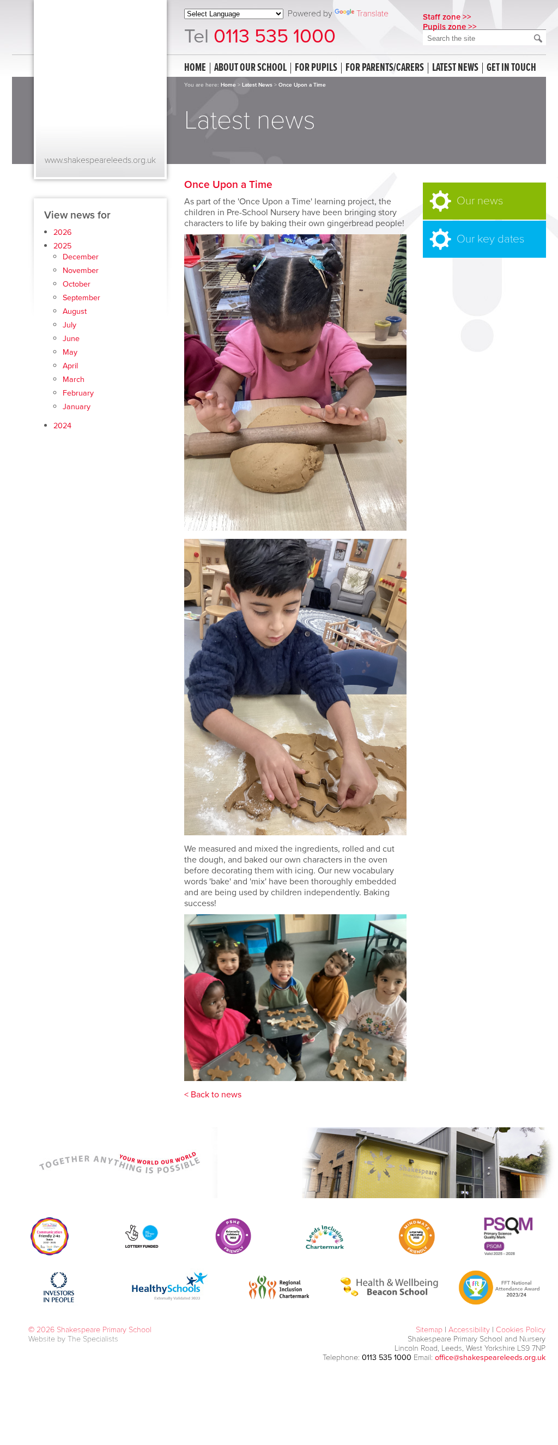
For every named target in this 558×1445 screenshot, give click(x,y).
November (81, 270)
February (78, 393)
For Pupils (316, 68)
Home (195, 68)
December (81, 257)
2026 (62, 232)
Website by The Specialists (73, 1339)
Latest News (257, 85)
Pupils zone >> (450, 27)
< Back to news (212, 1094)
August (75, 311)
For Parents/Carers (384, 68)
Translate (372, 13)
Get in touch (511, 68)
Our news (480, 201)
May (70, 352)
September (81, 297)
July (69, 325)
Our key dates (490, 239)
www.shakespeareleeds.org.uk (100, 160)
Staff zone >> (447, 17)
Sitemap (429, 1329)
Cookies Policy (520, 1329)
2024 (62, 425)
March (73, 379)
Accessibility (469, 1329)
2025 (62, 246)
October (76, 284)
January (76, 406)
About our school (250, 68)
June (71, 338)
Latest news (455, 68)
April (70, 366)
